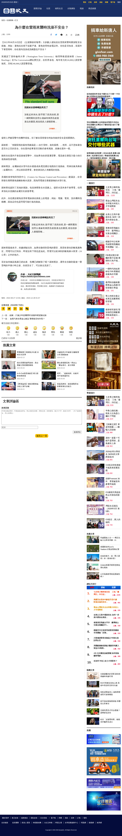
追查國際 (15, 823)
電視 (84, 2)
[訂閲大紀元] (104, 744)
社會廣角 (10, 20)
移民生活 (59, 8)
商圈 (106, 2)
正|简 (77, 35)
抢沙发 (79, 338)
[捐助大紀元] (104, 788)
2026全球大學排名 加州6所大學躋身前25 (113, 454)
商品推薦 (92, 8)
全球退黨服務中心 (71, 823)
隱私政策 (34, 818)
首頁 (3, 20)
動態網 (91, 823)
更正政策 (15, 818)
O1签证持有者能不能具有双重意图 (113, 468)
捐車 (95, 2)
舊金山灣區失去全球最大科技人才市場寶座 (113, 203)
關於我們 (5, 818)
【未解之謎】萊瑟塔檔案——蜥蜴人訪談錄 (113, 427)
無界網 (99, 823)
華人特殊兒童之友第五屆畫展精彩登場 (113, 299)
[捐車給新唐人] (104, 84)
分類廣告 (71, 8)
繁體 (119, 2)
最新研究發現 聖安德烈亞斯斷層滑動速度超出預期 (113, 312)
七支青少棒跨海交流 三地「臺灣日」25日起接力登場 (113, 190)
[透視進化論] (104, 388)
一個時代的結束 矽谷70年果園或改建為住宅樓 (113, 271)
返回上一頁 (41, 436)
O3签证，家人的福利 (113, 520)
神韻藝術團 (37, 823)
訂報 (90, 2)
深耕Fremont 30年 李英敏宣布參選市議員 (113, 481)
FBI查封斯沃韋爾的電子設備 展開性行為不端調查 (113, 258)
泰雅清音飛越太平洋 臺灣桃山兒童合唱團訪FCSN (113, 231)
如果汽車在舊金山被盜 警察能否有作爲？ (27, 319)
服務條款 (24, 818)
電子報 (112, 2)
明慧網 (83, 823)
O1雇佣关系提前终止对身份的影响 (113, 495)
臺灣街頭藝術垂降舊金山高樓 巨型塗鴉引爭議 (113, 285)
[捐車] (104, 775)
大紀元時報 (48, 823)
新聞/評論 (38, 8)
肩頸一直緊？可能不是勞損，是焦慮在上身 (113, 440)
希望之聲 (58, 823)
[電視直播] (104, 810)
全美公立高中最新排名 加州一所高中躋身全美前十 (113, 217)
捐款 (101, 2)
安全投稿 (43, 818)
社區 (48, 8)
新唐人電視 (26, 823)
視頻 (82, 8)
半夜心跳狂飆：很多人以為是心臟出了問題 (113, 413)
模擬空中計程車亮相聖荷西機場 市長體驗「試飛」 (113, 244)
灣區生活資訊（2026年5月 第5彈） (113, 508)
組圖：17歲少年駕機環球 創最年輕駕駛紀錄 (28, 315)
